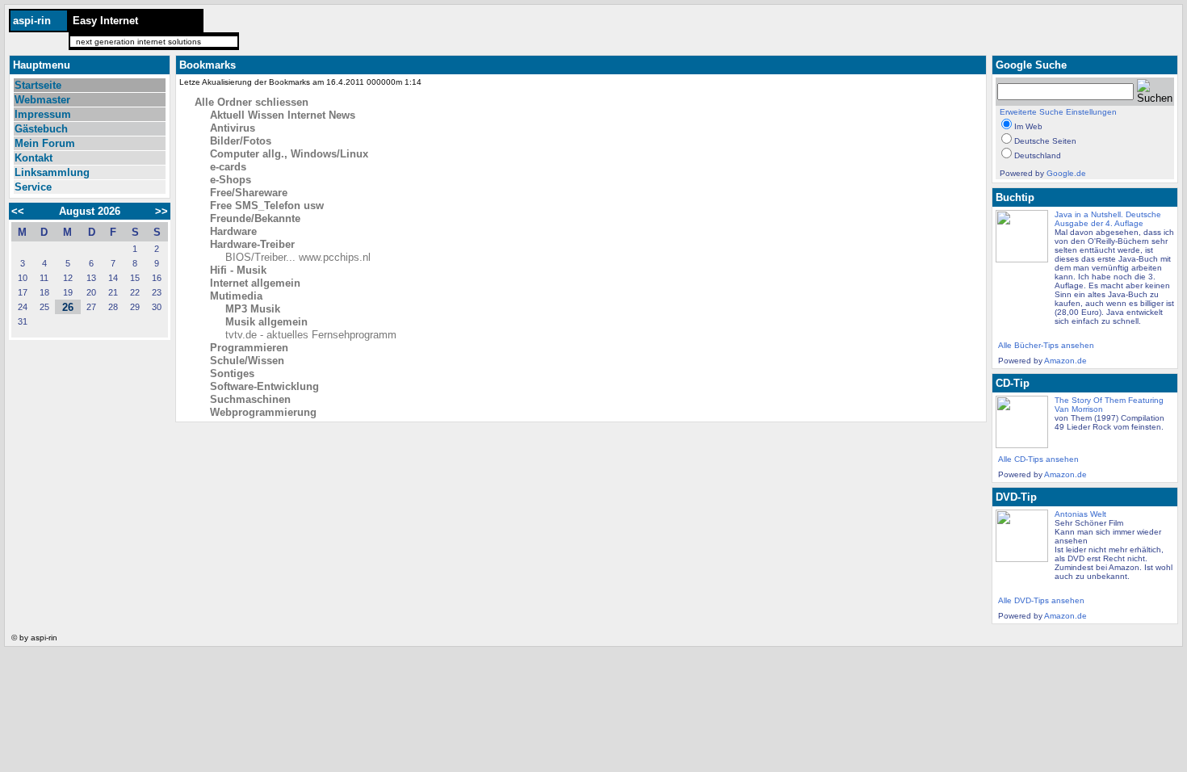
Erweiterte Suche (1031, 111)
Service (33, 187)
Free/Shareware (248, 193)
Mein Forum (45, 143)
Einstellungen (1091, 111)
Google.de (1066, 173)
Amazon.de (1065, 360)
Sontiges (232, 373)
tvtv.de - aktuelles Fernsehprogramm (310, 335)
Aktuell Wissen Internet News (282, 115)
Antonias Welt (1080, 514)
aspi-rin (32, 21)
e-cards (228, 167)
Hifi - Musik (238, 270)
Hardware (233, 231)
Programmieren (249, 348)
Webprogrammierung (263, 412)
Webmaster (42, 100)
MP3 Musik (252, 309)
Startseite (38, 85)
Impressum (43, 114)
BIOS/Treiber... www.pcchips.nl (298, 257)
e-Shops (230, 180)
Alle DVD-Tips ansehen (1041, 600)
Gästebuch (41, 129)
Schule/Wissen (247, 361)
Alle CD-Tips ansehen (1038, 459)
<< (22, 211)
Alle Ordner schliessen (251, 102)
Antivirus (232, 128)
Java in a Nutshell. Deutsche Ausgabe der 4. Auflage (1108, 219)
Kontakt (33, 158)
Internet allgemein (255, 283)
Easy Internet (105, 21)
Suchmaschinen (250, 399)
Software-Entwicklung (264, 386)
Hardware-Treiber (252, 244)
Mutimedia (236, 296)
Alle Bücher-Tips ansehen (1046, 345)
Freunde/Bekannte (255, 218)
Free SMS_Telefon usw (267, 205)
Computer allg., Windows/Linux (289, 154)
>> (156, 211)
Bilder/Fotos (240, 141)
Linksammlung (52, 172)
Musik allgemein (266, 322)
